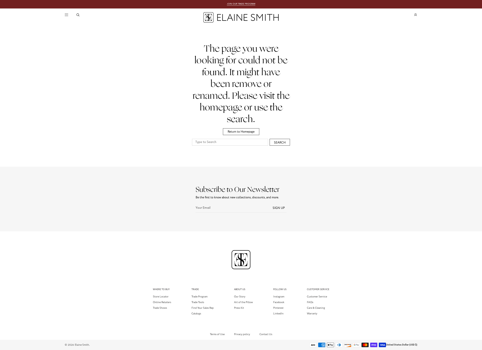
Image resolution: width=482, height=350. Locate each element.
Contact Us (265, 334)
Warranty (312, 314)
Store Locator (161, 297)
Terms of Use (217, 334)
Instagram (278, 297)
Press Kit (239, 308)
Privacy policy (242, 334)
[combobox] (230, 142)
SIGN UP (279, 208)
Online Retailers (162, 302)
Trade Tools (197, 302)
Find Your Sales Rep (202, 308)
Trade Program (199, 297)
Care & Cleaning (316, 308)
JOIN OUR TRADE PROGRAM (241, 4)
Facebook (278, 302)
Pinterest (278, 308)
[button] (78, 15)
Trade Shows (160, 308)
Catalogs (196, 314)
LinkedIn (278, 314)
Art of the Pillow (243, 302)
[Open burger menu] (66, 14)
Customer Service (317, 297)
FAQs (310, 302)
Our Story (239, 297)
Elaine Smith (82, 345)
